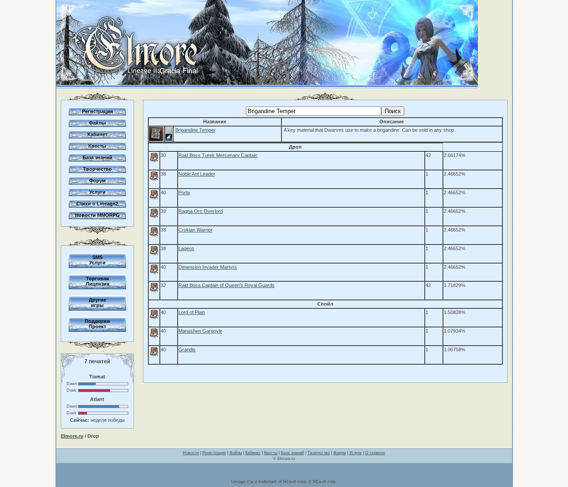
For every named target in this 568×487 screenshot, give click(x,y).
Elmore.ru (72, 436)
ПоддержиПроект (97, 323)
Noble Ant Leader (196, 174)
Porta (184, 192)
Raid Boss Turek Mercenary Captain (217, 155)
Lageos (186, 248)
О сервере (375, 453)
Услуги (97, 192)
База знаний (97, 157)
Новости (191, 453)
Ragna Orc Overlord (200, 211)
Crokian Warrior (195, 229)
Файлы (97, 123)
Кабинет (97, 134)
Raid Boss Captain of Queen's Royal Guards (226, 285)
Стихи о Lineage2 (97, 203)
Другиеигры (97, 302)
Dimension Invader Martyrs (207, 267)
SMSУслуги (97, 260)
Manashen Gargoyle (200, 331)
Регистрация (97, 111)
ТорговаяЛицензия (97, 281)
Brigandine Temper (195, 130)
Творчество (97, 169)
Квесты (97, 146)
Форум (97, 180)
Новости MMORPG (97, 215)
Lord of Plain (191, 312)
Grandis (187, 349)
